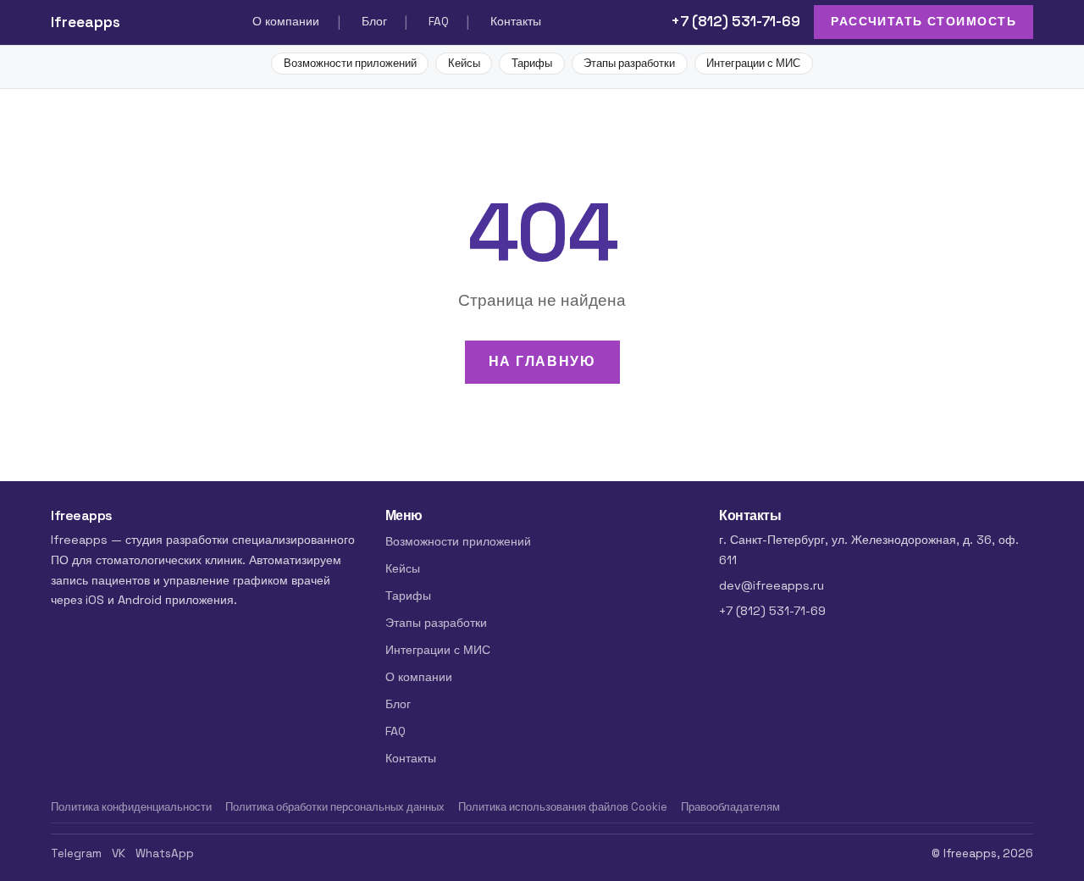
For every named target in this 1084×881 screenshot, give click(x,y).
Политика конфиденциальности (131, 807)
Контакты (515, 21)
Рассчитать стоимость (923, 21)
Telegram (76, 853)
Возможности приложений (350, 63)
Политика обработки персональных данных (335, 807)
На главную (542, 361)
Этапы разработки (629, 63)
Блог (374, 21)
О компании (285, 21)
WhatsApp (165, 853)
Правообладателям (730, 807)
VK (118, 853)
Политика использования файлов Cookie (562, 807)
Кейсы (464, 63)
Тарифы (532, 63)
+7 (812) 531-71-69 (735, 21)
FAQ (439, 21)
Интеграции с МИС (753, 63)
